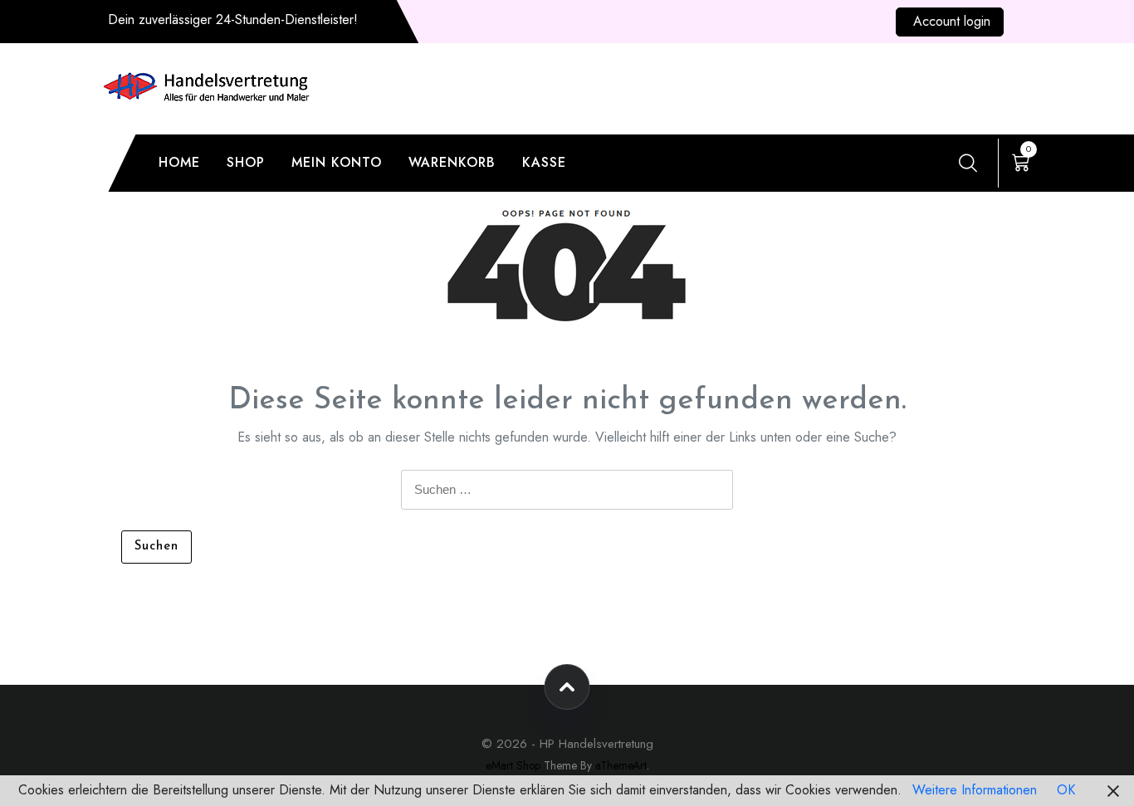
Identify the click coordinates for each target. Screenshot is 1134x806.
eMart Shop (513, 765)
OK (1066, 789)
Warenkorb (452, 162)
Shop (246, 162)
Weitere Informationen (974, 789)
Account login (951, 21)
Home (179, 162)
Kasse (544, 162)
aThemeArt (621, 765)
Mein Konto (336, 162)
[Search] (968, 162)
